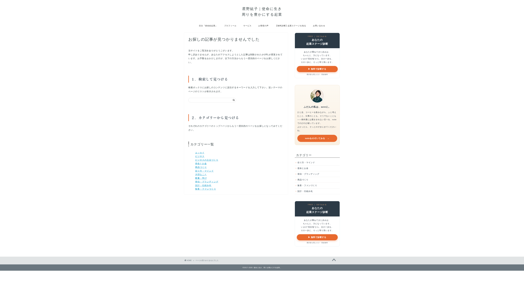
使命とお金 (201, 163)
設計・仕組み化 (203, 185)
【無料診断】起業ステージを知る (290, 25)
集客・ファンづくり (205, 189)
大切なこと (201, 174)
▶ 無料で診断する (317, 69)
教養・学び (201, 178)
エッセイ (199, 153)
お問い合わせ (319, 25)
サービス (247, 25)
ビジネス (199, 156)
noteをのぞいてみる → (317, 138)
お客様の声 (263, 25)
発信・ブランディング (206, 182)
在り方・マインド (204, 171)
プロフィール (230, 25)
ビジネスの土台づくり (206, 160)
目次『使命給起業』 (208, 25)
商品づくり (201, 167)
